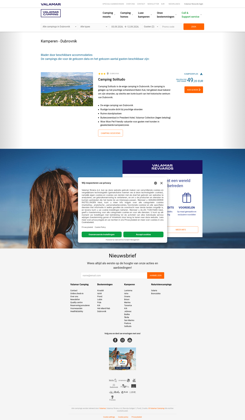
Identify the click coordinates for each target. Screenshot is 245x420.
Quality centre (76, 302)
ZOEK (193, 27)
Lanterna (128, 290)
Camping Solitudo (111, 79)
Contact (141, 4)
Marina (127, 302)
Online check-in (77, 293)
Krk (98, 305)
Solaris (154, 290)
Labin (99, 299)
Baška (127, 314)
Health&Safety (76, 311)
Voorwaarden (76, 308)
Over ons (130, 4)
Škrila (126, 317)
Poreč (99, 296)
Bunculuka (155, 293)
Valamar (102, 408)
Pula (99, 302)
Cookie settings (109, 417)
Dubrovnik (101, 311)
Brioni (126, 299)
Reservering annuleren (80, 305)
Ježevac (127, 311)
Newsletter (153, 4)
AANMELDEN (155, 275)
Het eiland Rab (103, 308)
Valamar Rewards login (193, 4)
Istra (126, 293)
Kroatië (100, 290)
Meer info (181, 230)
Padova (127, 323)
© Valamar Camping (156, 408)
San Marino (129, 320)
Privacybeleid (137, 417)
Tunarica (128, 305)
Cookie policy (123, 417)
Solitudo (127, 326)
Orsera (127, 296)
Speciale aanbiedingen (113, 4)
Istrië (99, 293)
